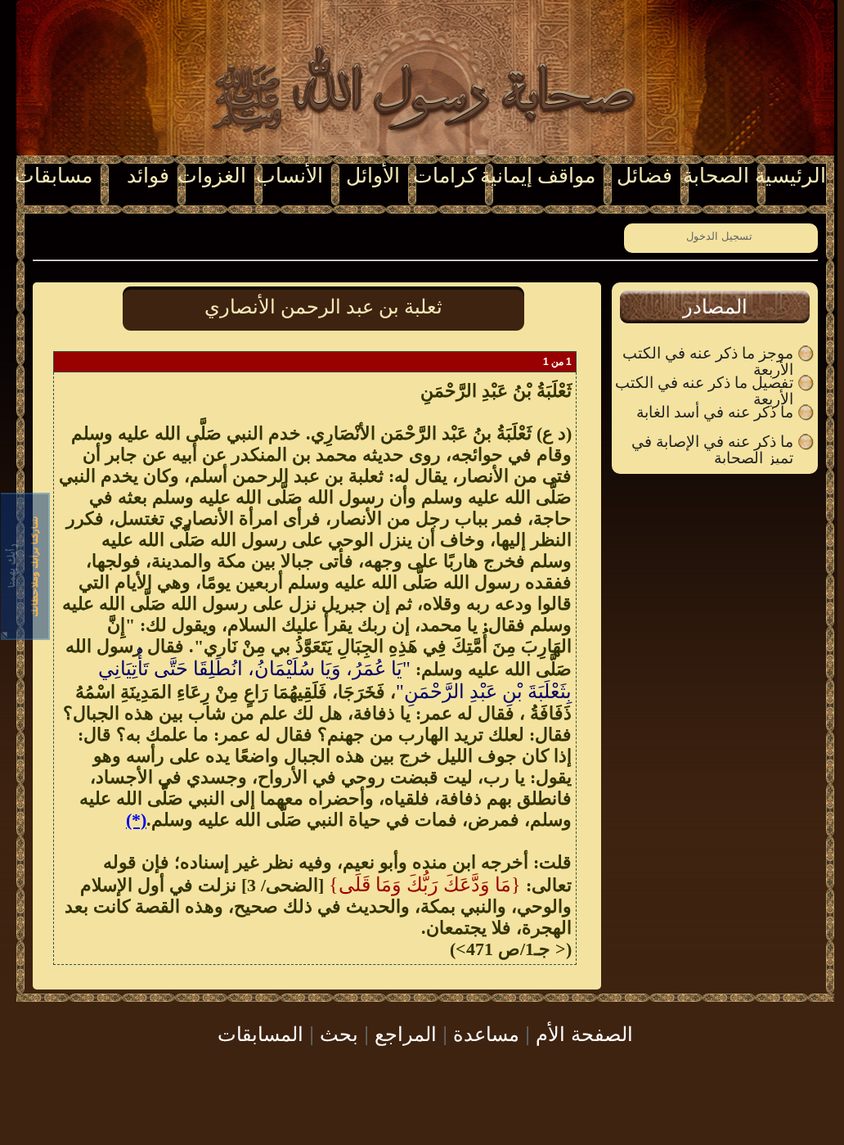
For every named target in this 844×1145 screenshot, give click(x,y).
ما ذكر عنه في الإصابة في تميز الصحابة (712, 442)
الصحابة (716, 176)
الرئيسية (790, 176)
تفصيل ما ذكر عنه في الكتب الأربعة (704, 383)
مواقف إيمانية (537, 176)
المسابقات (260, 1032)
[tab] (715, 307)
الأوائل (373, 176)
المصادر (715, 307)
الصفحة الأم (584, 1032)
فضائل (644, 176)
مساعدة (486, 1032)
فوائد (148, 176)
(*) (136, 819)
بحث (339, 1032)
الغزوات (211, 176)
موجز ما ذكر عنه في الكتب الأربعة (707, 353)
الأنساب (289, 176)
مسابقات (53, 176)
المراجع (406, 1032)
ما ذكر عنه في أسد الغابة (714, 412)
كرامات (445, 176)
